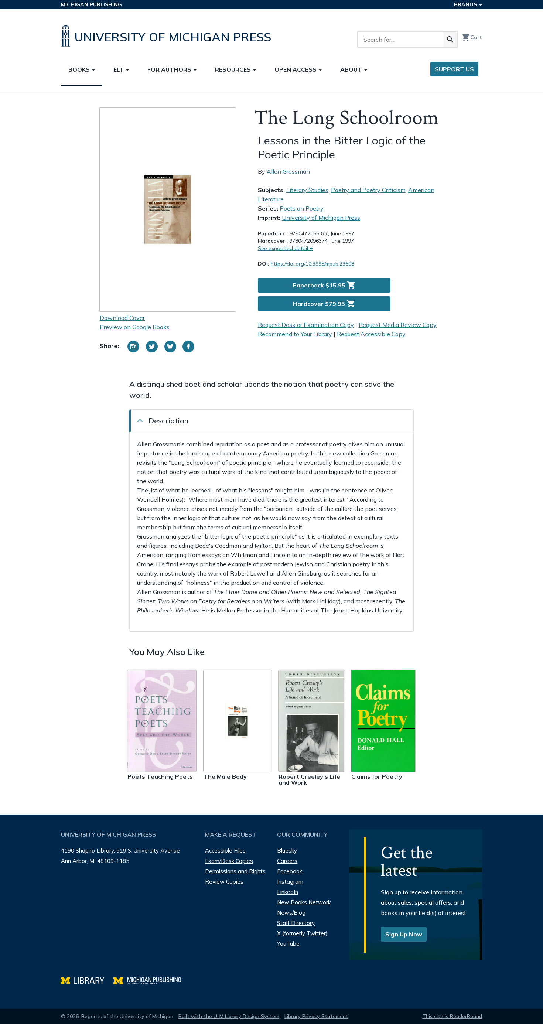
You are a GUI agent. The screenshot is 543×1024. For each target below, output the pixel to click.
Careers (287, 860)
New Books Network (304, 902)
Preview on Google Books (135, 327)
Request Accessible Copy (371, 334)
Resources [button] (233, 69)
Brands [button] (466, 4)
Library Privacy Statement (316, 1016)
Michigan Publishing (91, 4)
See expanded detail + (285, 248)
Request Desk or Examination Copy (306, 324)
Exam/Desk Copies (229, 860)
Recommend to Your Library (295, 334)
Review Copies (224, 881)
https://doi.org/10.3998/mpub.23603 (312, 263)
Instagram (290, 881)
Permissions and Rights (235, 871)
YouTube (288, 943)
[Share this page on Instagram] (133, 346)
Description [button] (168, 420)
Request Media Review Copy (398, 324)
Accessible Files (225, 850)
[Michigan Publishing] (150, 979)
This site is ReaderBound (452, 1016)
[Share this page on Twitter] (152, 346)
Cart (471, 37)
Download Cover (122, 317)
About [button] (351, 69)
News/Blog (291, 912)
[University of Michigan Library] (87, 979)
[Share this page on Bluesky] (170, 346)
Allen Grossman (288, 171)
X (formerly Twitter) (302, 933)
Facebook (289, 871)
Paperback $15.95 (324, 285)
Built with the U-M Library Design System (228, 1016)
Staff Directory (296, 922)
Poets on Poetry (302, 208)
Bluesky (287, 850)
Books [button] (79, 69)
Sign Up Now (403, 934)
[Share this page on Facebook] (188, 346)
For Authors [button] (170, 69)
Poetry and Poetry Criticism (368, 190)
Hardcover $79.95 (324, 303)
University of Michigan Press (321, 217)
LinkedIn (287, 891)
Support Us (454, 69)
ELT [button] (119, 69)
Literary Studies (307, 190)
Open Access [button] (296, 69)
